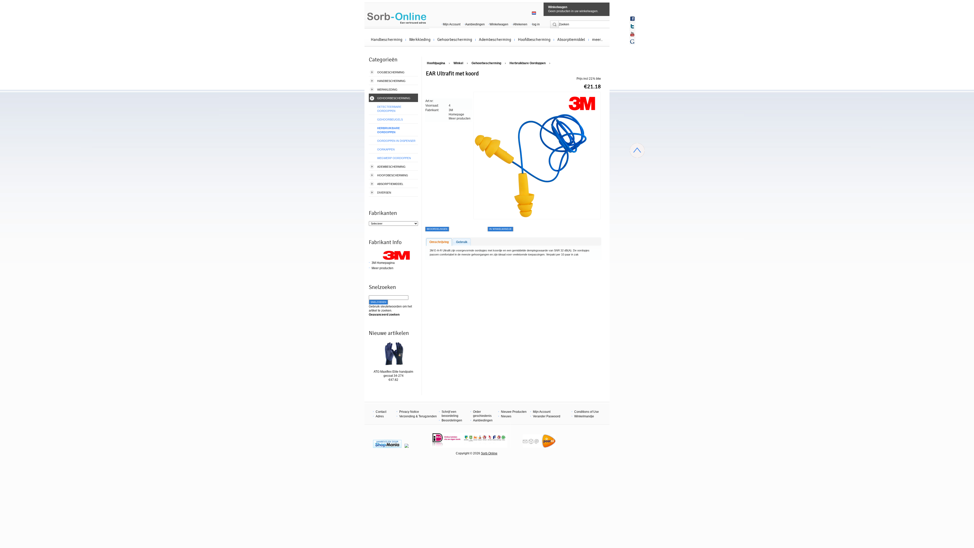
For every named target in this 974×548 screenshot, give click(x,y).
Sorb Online (489, 453)
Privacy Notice (409, 412)
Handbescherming (386, 39)
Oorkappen (386, 149)
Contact (381, 412)
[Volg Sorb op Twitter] (632, 26)
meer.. (597, 39)
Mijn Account (451, 24)
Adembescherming (495, 39)
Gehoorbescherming (454, 39)
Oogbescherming (391, 72)
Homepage (456, 114)
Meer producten (382, 268)
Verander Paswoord (546, 416)
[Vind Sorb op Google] (632, 42)
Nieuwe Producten (514, 412)
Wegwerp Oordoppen (394, 158)
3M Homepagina (383, 263)
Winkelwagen (557, 7)
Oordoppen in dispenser (396, 140)
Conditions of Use (586, 412)
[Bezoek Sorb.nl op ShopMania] (387, 447)
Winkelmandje (584, 416)
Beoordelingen (452, 420)
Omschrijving (439, 242)
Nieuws (506, 416)
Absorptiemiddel (571, 39)
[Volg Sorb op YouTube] (632, 34)
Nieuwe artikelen (389, 333)
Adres (380, 416)
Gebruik (461, 242)
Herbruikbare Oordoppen (388, 130)
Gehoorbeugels (390, 119)
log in (536, 24)
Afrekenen (520, 24)
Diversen (384, 192)
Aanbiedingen (475, 24)
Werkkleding (419, 39)
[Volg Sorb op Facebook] (632, 19)
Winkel (458, 63)
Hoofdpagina (436, 63)
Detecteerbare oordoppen (389, 108)
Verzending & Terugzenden (418, 416)
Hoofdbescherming (534, 39)
